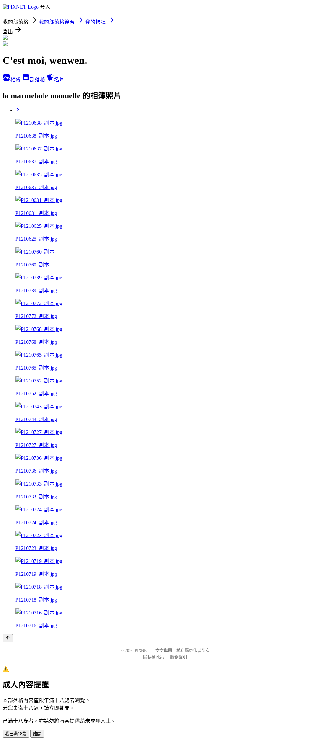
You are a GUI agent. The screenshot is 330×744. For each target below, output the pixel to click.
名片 (59, 79)
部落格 (38, 79)
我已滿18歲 (15, 733)
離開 (37, 733)
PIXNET (142, 650)
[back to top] (8, 638)
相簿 (16, 79)
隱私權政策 (153, 656)
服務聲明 (178, 656)
